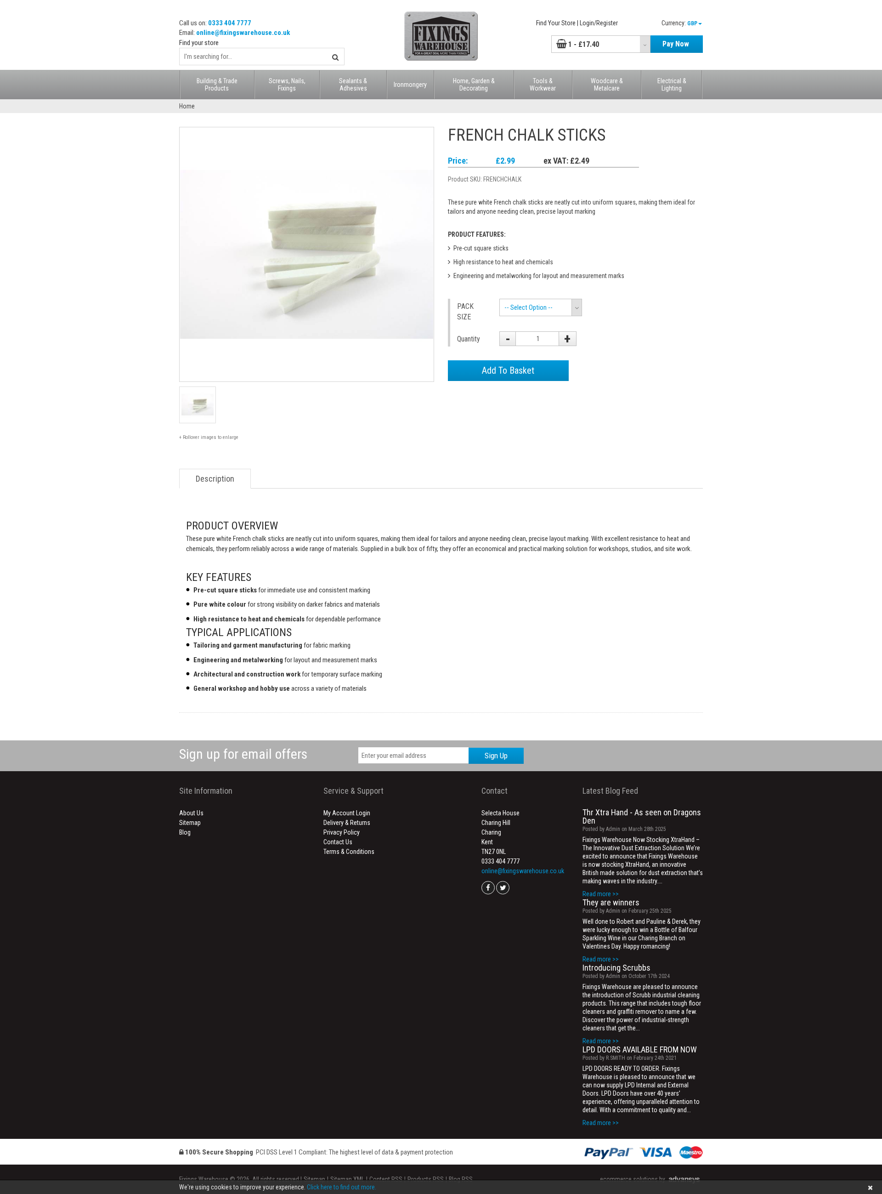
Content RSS (385, 1179)
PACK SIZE (465, 311)
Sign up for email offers (243, 754)
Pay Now (675, 44)
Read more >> (600, 894)
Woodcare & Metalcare (607, 84)
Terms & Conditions (348, 851)
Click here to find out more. (341, 1187)
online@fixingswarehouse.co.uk (243, 32)
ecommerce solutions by (632, 1179)
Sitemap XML (347, 1179)
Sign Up (496, 755)
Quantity (468, 339)
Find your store (199, 43)
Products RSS (425, 1179)
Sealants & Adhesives (353, 84)
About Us (191, 813)
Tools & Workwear (543, 84)
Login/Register (599, 23)
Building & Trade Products (217, 84)
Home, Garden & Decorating (474, 84)
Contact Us (337, 842)
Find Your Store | (557, 23)
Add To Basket (508, 370)
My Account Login (346, 813)
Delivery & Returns (346, 822)
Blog (185, 832)
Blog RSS (461, 1179)
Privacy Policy (341, 832)
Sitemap (190, 822)
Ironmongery (410, 84)
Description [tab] (215, 478)
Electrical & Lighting (671, 84)
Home (187, 106)
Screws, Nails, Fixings (287, 84)
